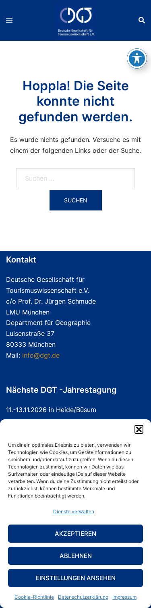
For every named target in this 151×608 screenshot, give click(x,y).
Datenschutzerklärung (83, 597)
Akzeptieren (75, 533)
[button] (139, 429)
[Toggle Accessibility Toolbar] (137, 58)
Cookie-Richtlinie (34, 597)
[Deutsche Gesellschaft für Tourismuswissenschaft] (76, 19)
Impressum (124, 597)
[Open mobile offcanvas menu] (9, 20)
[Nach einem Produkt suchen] (142, 20)
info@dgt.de (41, 355)
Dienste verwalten (73, 511)
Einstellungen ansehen (76, 578)
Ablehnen (76, 556)
